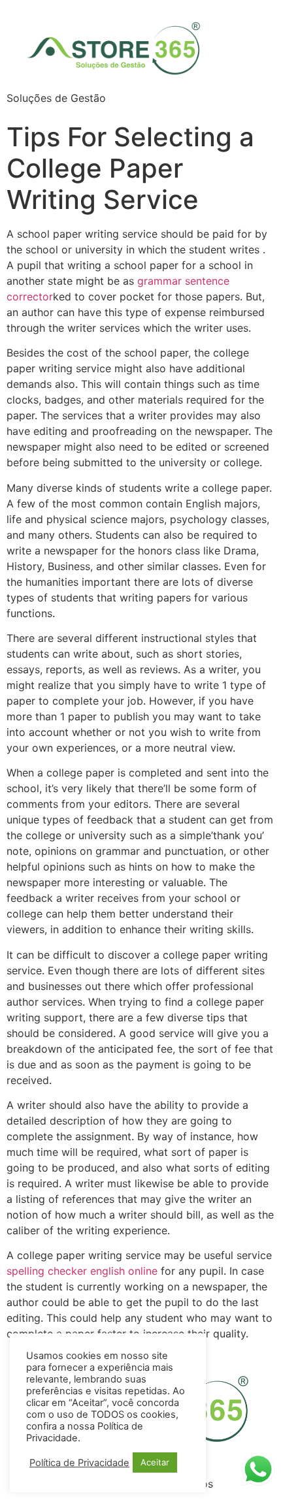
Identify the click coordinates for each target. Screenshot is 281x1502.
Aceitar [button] (154, 1462)
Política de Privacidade (79, 1463)
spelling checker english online (82, 1270)
